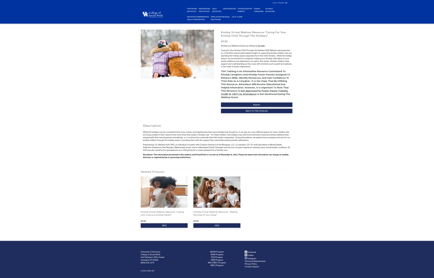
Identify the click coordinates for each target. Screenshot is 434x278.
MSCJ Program (217, 265)
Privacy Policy (251, 264)
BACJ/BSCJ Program (217, 263)
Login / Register (278, 3)
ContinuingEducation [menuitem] (192, 10)
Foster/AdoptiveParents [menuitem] (245, 10)
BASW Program (217, 252)
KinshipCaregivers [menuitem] (258, 10)
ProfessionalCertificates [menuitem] (204, 10)
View (164, 225)
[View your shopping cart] (286, 3)
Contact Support (252, 266)
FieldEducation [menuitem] (216, 10)
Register (256, 105)
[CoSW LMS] (163, 14)
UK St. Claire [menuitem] (237, 17)
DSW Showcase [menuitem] (229, 9)
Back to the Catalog (257, 111)
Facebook (251, 252)
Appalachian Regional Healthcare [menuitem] (220, 18)
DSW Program (217, 260)
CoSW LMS (150, 271)
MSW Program (217, 254)
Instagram (251, 258)
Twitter (250, 255)
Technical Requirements (255, 261)
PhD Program (217, 257)
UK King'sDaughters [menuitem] (270, 10)
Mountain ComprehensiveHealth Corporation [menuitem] (198, 18)
